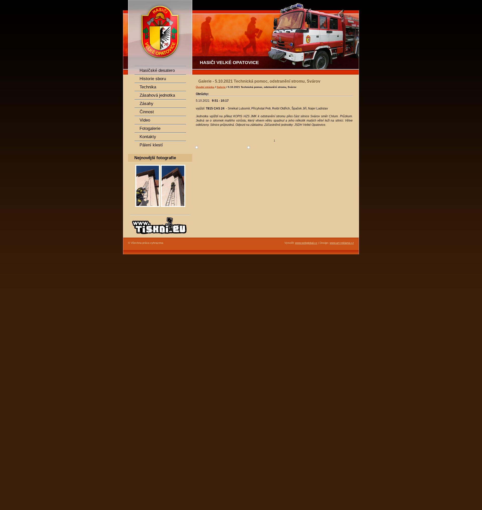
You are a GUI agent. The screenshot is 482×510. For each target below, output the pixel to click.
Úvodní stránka (205, 87)
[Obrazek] (147, 208)
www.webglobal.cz (306, 242)
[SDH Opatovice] (276, 37)
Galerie (221, 87)
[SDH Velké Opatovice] (158, 37)
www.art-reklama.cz (342, 242)
